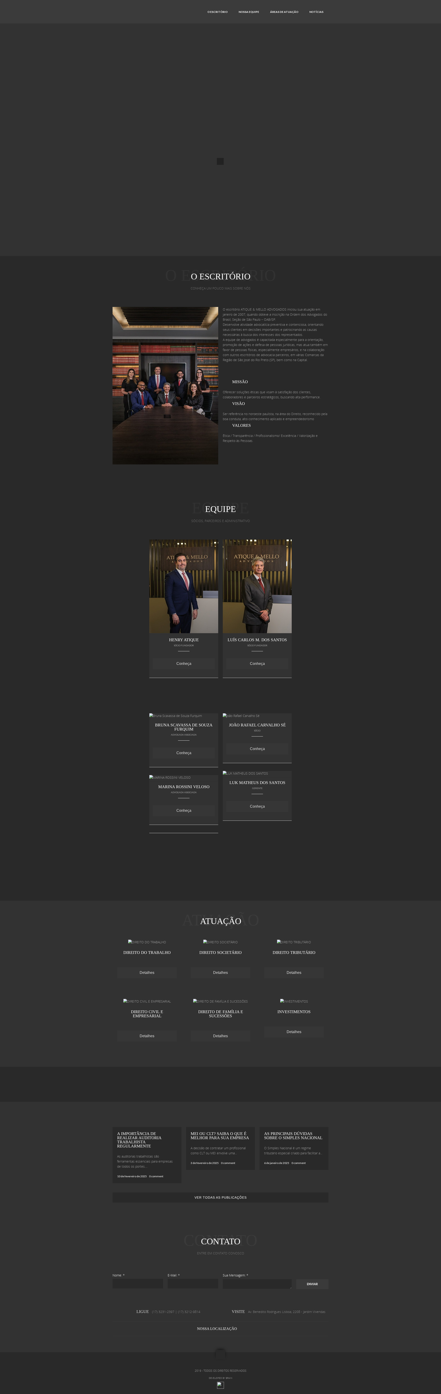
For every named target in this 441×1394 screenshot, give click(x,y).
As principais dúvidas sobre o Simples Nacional (293, 1135)
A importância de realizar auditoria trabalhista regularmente (139, 1139)
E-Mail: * (174, 1275)
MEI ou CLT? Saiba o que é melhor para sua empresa (220, 1135)
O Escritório (217, 12)
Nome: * (119, 1275)
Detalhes (147, 973)
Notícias (316, 12)
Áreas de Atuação (284, 12)
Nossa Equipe (249, 12)
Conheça (183, 664)
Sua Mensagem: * (235, 1275)
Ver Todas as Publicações (221, 1197)
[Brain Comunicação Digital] (220, 1387)
